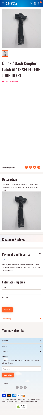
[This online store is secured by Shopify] (21, 406)
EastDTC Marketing (20, 401)
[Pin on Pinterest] (30, 167)
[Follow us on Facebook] (17, 387)
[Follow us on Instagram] (21, 387)
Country (4, 287)
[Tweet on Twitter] (34, 167)
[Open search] (31, 3)
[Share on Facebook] (26, 167)
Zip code (5, 297)
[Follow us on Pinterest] (25, 387)
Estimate (7, 310)
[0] (39, 3)
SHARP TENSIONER (10, 81)
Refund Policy (6, 319)
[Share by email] (38, 167)
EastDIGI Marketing (7, 401)
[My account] (35, 3)
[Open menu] (3, 3)
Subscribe (8, 375)
